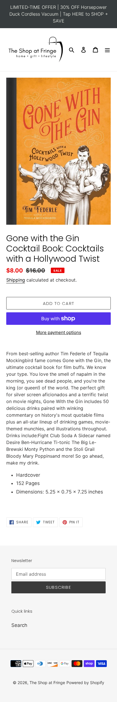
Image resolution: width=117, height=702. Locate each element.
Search (19, 625)
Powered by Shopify (85, 682)
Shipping (15, 280)
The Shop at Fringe (47, 682)
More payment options (58, 332)
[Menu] (107, 49)
